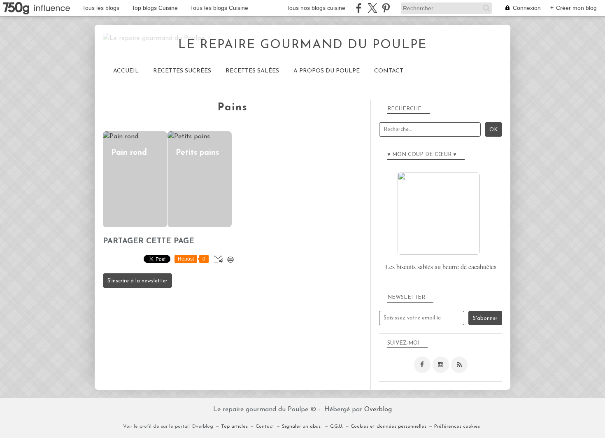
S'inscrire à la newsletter (137, 281)
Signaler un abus (302, 426)
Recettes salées (252, 71)
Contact (388, 71)
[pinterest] (386, 8)
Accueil (126, 71)
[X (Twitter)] (372, 8)
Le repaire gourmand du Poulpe (302, 45)
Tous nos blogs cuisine (315, 8)
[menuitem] (126, 71)
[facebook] (359, 8)
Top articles (234, 426)
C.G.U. (336, 426)
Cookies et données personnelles (388, 426)
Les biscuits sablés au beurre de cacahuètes (440, 266)
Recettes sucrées (182, 71)
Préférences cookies (457, 426)
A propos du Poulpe (326, 71)
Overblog (378, 409)
